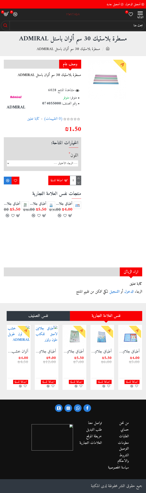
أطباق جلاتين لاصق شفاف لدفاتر (64, 203)
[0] (131, 14)
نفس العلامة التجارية (106, 316)
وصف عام (70, 64)
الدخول (129, 292)
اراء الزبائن (131, 272)
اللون (74, 155)
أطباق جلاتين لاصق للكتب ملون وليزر (46, 351)
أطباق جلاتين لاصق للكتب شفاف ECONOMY (38, 203)
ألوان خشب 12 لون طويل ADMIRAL (18, 351)
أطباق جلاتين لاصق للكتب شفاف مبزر (12, 203)
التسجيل (114, 292)
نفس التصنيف (38, 316)
